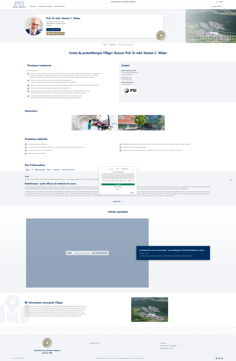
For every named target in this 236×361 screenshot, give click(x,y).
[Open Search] (217, 2)
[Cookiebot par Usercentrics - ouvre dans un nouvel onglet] (130, 192)
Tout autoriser (118, 184)
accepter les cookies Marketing (82, 253)
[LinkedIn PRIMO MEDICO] (216, 358)
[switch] (117, 180)
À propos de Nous (216, 6)
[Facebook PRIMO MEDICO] (219, 358)
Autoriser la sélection (118, 186)
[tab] (27, 169)
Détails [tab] (117, 168)
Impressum (163, 343)
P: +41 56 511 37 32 (127, 77)
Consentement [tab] (110, 168)
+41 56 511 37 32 (54, 29)
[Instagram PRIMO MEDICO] (222, 358)
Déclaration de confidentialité (168, 346)
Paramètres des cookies (167, 348)
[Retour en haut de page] (231, 358)
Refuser (118, 189)
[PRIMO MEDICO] (19, 4)
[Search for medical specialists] (231, 180)
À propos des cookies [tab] (124, 168)
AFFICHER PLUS (117, 201)
